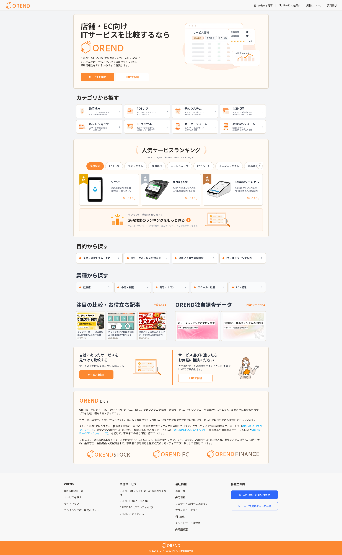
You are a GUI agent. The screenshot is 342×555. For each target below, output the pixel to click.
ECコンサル (203, 166)
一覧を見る (159, 304)
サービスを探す (97, 77)
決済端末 (95, 166)
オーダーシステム (229, 166)
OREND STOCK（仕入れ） (135, 501)
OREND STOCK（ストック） (189, 429)
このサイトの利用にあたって (191, 503)
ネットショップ (179, 166)
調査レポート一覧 (255, 304)
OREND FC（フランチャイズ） (137, 507)
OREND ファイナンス (132, 513)
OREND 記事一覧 (73, 491)
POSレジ (114, 166)
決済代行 (157, 166)
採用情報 (180, 497)
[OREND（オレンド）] (18, 5)
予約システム (135, 166)
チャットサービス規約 (187, 523)
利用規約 (180, 516)
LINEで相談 (132, 77)
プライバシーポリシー (187, 510)
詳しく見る (128, 198)
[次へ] (260, 166)
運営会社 (180, 491)
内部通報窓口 (182, 529)
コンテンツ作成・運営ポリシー (81, 510)
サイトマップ (71, 503)
